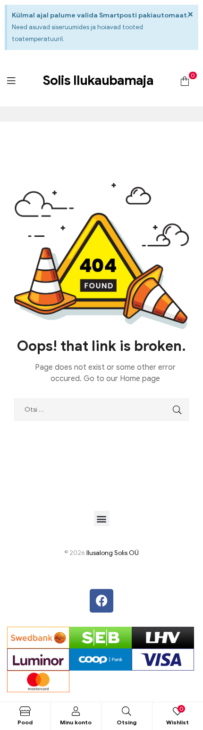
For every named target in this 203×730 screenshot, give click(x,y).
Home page (140, 378)
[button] (102, 518)
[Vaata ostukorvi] (185, 80)
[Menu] (11, 80)
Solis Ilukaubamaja (97, 80)
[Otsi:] (101, 410)
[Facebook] (101, 601)
